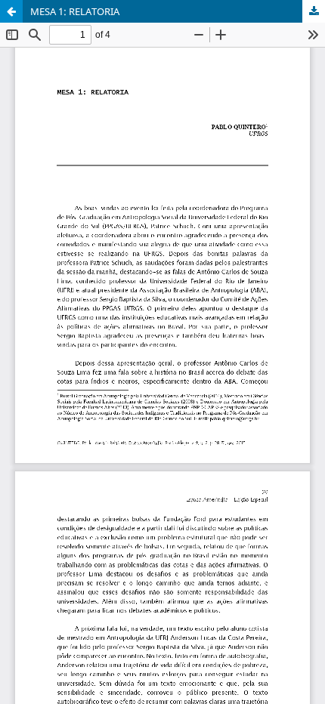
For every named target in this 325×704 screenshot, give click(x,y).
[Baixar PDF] (313, 11)
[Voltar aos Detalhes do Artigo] (11, 11)
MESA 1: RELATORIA (74, 11)
